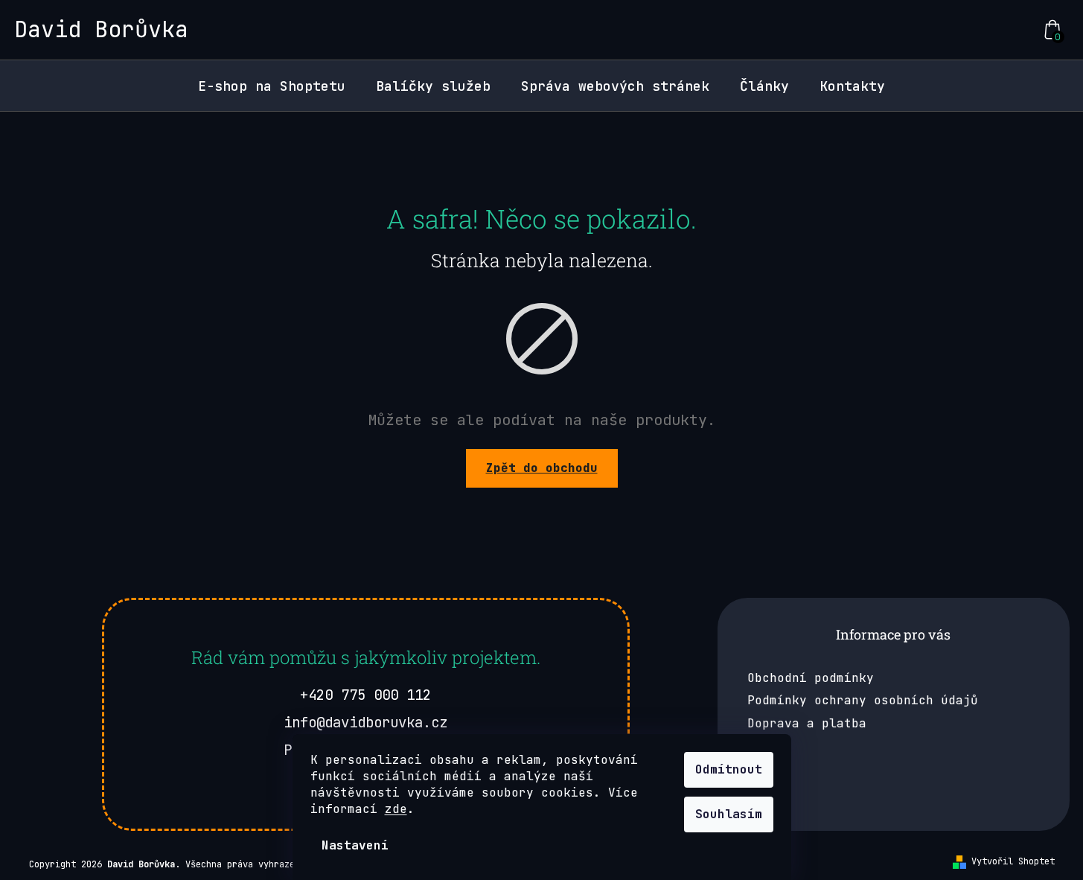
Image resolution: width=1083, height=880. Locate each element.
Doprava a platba (806, 723)
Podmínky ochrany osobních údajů (862, 700)
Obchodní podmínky (810, 678)
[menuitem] (271, 86)
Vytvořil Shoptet (1013, 861)
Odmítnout (728, 769)
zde (396, 809)
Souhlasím (728, 814)
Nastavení (355, 845)
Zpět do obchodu (542, 468)
